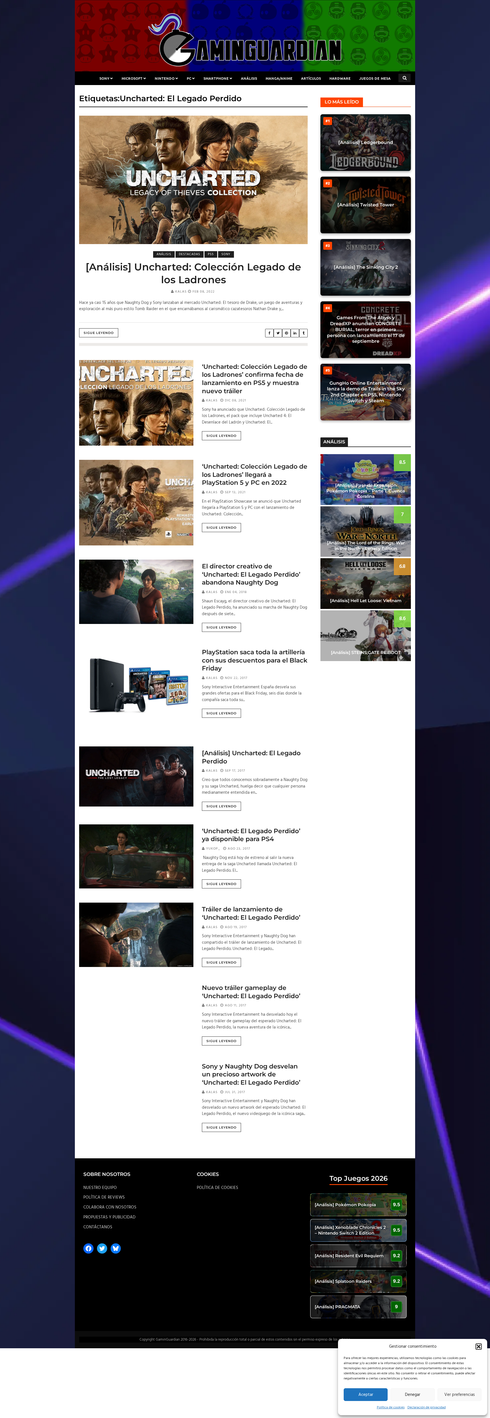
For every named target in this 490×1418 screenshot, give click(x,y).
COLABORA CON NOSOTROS (109, 1207)
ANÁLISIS (249, 78)
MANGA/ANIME (279, 78)
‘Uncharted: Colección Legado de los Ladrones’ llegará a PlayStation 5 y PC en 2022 (254, 474)
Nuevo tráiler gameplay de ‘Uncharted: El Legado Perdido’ (251, 992)
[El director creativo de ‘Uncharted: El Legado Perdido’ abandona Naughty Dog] (136, 591)
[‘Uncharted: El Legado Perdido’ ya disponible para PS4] (136, 856)
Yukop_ (213, 849)
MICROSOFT (132, 78)
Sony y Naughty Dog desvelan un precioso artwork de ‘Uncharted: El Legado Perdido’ (251, 1074)
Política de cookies (391, 1407)
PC (189, 78)
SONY (104, 78)
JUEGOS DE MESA (375, 78)
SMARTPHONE (216, 78)
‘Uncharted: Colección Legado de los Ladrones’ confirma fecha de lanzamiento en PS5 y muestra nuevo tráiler (254, 379)
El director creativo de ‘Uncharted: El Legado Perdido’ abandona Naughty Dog (251, 574)
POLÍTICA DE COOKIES (217, 1187)
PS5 (211, 254)
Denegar (412, 1394)
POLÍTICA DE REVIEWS (104, 1197)
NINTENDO (165, 78)
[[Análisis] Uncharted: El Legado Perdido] (136, 776)
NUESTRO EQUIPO (100, 1187)
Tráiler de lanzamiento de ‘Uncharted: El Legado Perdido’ (251, 913)
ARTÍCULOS (311, 78)
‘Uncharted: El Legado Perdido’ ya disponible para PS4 (251, 835)
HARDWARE (340, 78)
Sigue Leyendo (99, 333)
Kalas (181, 292)
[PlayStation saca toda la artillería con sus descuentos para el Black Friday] (136, 688)
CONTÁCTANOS (97, 1227)
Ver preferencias (459, 1394)
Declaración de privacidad (426, 1407)
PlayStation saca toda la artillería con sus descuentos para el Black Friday (254, 660)
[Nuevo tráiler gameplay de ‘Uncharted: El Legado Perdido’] (136, 1013)
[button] (478, 1346)
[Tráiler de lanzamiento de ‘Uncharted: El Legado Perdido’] (136, 935)
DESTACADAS (189, 254)
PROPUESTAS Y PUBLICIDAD (109, 1217)
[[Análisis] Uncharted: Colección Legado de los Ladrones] (193, 180)
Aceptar (365, 1394)
